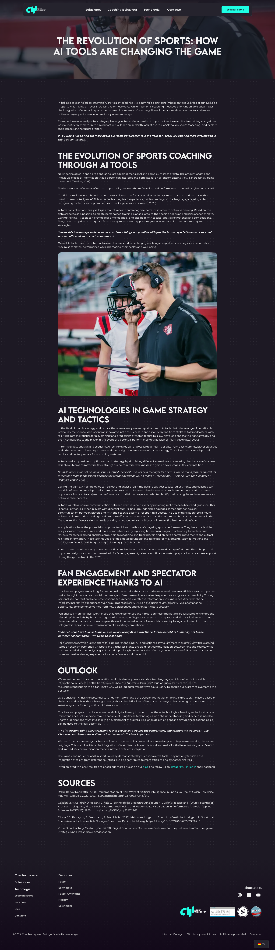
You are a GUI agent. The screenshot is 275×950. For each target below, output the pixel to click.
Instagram (177, 766)
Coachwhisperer (27, 875)
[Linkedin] (249, 895)
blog (145, 766)
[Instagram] (240, 895)
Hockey (63, 899)
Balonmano (65, 905)
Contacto (20, 915)
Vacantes (20, 902)
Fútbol (62, 881)
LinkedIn (190, 766)
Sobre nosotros (24, 895)
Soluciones (22, 882)
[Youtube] (258, 895)
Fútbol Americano (69, 893)
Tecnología (23, 889)
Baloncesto (65, 887)
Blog (17, 908)
